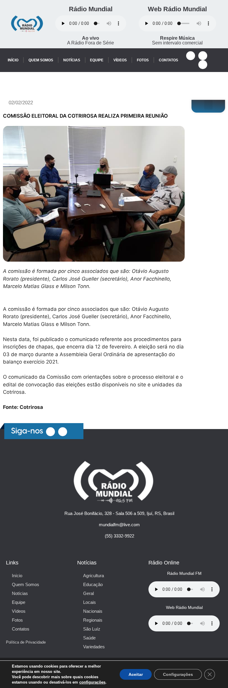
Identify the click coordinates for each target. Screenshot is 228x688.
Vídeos (120, 60)
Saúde (89, 637)
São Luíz (91, 628)
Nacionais (92, 611)
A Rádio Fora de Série (90, 40)
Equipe (96, 60)
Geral (88, 593)
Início (13, 60)
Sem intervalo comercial (177, 40)
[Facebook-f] (190, 55)
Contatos (168, 60)
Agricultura (93, 575)
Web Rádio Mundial (177, 9)
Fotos (143, 60)
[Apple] (202, 64)
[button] (208, 105)
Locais (89, 602)
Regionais (92, 620)
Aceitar (136, 674)
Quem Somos (40, 60)
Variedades (94, 646)
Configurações (178, 674)
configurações (92, 682)
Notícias (71, 60)
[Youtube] (202, 55)
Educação (93, 584)
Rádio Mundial (91, 9)
